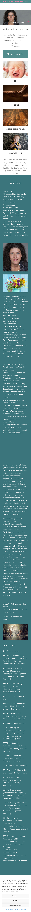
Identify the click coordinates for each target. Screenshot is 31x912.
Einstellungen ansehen (15, 905)
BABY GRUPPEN (15, 153)
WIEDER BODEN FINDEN (15, 129)
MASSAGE (15, 105)
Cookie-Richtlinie (9, 909)
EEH (15, 81)
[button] (28, 877)
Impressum (23, 909)
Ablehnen (15, 900)
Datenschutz (17, 909)
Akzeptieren (15, 896)
